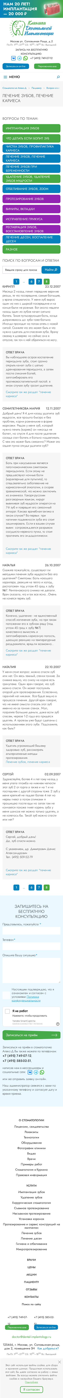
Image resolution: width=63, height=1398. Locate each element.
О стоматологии (31, 1120)
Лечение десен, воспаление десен (29, 239)
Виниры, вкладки (20, 209)
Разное (12, 249)
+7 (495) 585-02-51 (17, 1060)
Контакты (31, 1297)
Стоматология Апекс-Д (15, 88)
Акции (31, 1275)
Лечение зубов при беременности (21, 168)
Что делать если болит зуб (27, 138)
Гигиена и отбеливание (31, 1244)
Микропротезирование (31, 1249)
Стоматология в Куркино (31, 1169)
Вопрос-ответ (53, 88)
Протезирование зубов (25, 199)
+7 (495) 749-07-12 (41, 58)
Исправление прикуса (24, 219)
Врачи (31, 1159)
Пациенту (36, 88)
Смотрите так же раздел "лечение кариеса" (28, 394)
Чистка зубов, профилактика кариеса (30, 148)
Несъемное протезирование (32, 1213)
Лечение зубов (31, 1233)
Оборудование (31, 1143)
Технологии (31, 1137)
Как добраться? (48, 1348)
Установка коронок (31, 1219)
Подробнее (31, 1382)
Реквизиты (31, 1132)
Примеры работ (31, 1164)
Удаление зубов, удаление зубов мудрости (28, 179)
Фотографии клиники (31, 1148)
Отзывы (31, 1289)
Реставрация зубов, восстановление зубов (25, 229)
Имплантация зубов (22, 128)
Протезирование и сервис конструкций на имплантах (31, 1226)
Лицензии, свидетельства (31, 1126)
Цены (32, 1267)
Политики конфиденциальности (26, 999)
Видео (31, 1153)
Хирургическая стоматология (31, 1203)
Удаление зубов (31, 1197)
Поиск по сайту (31, 1304)
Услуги (31, 1186)
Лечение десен (31, 1238)
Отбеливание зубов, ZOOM (27, 189)
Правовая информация (31, 1175)
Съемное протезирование (31, 1208)
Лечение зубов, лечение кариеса (25, 158)
